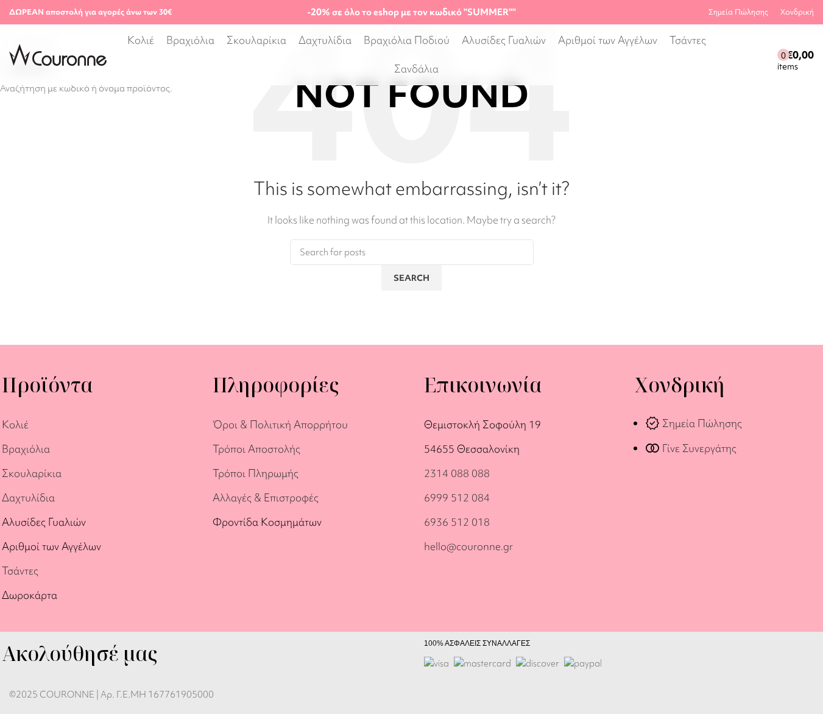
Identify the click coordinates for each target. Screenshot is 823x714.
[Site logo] (58, 54)
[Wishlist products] (765, 55)
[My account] (743, 55)
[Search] (726, 55)
